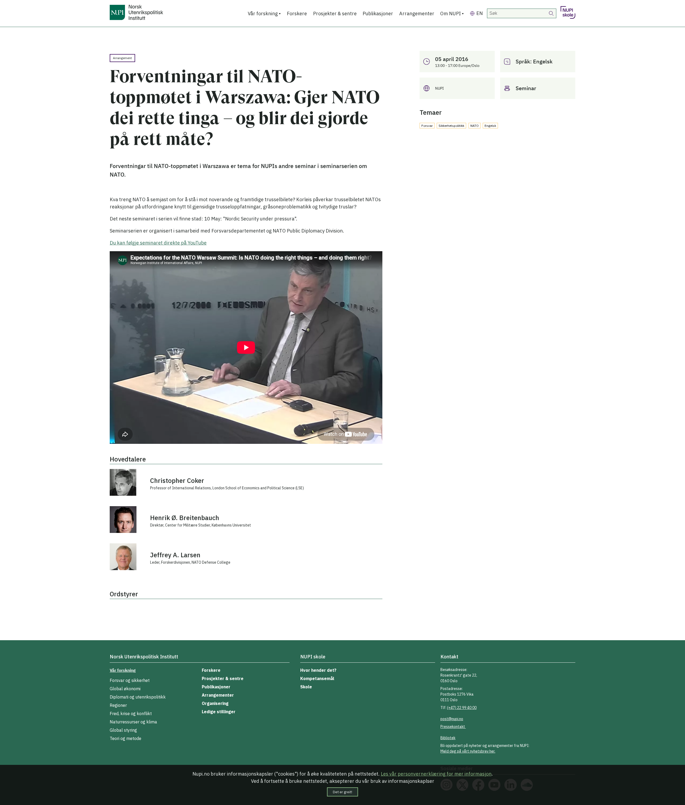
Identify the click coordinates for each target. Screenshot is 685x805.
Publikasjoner (378, 13)
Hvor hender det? (318, 670)
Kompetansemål (317, 678)
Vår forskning (263, 13)
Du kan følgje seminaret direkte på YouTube (158, 243)
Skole (306, 686)
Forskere (297, 13)
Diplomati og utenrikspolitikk (138, 697)
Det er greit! (342, 791)
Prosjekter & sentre (335, 13)
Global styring (123, 730)
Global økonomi (125, 688)
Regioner (118, 705)
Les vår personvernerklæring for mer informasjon (436, 774)
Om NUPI (450, 13)
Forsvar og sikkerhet (130, 680)
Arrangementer (416, 13)
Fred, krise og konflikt (131, 713)
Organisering (215, 703)
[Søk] (551, 13)
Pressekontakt (453, 726)
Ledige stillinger (218, 711)
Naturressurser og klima (133, 721)
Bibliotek (447, 737)
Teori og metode (125, 738)
